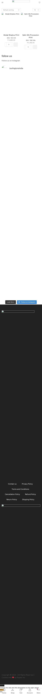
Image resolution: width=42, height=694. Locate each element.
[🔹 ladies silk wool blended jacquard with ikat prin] (30, 200)
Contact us (12, 484)
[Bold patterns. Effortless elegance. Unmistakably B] (30, 145)
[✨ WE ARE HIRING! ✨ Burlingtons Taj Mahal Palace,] (11, 136)
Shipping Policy (28, 500)
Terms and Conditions (20, 489)
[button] (16, 44)
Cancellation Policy (12, 494)
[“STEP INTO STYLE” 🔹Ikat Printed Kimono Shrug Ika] (11, 262)
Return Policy (11, 500)
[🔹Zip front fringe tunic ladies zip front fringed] (30, 92)
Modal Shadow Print (11, 35)
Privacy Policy (27, 484)
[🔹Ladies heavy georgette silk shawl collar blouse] (11, 94)
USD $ (19, 687)
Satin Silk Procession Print (30, 36)
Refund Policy (30, 494)
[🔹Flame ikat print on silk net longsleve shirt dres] (30, 251)
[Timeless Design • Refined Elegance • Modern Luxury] (11, 198)
